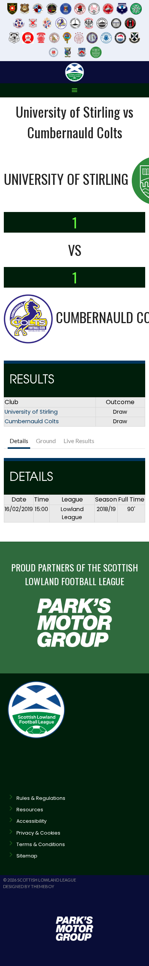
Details (19, 440)
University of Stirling (31, 412)
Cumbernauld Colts (32, 421)
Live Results (78, 440)
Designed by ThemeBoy (28, 886)
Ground (46, 440)
